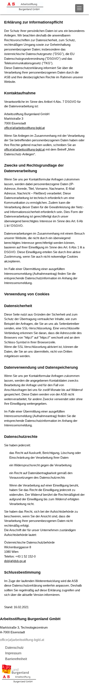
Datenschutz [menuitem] (14, 647)
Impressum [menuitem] (13, 653)
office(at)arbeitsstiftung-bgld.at (24, 128)
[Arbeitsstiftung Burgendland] (34, 7)
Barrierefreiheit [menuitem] (16, 659)
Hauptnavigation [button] (79, 8)
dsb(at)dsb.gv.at (15, 561)
